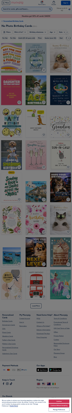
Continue (59, 401)
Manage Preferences (59, 409)
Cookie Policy (14, 406)
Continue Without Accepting (59, 405)
